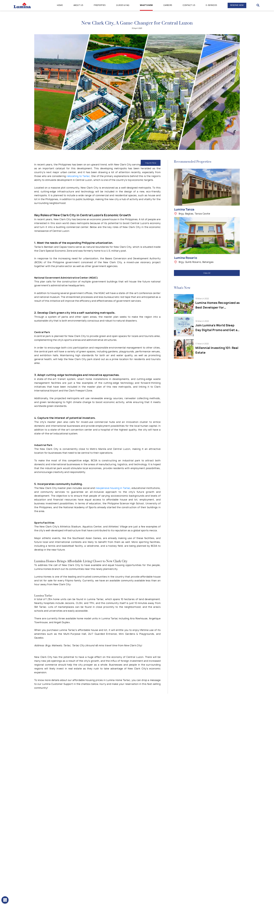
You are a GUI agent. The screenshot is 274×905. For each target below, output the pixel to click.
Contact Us (189, 5)
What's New (146, 5)
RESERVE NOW (237, 5)
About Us (78, 5)
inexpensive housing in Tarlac (112, 488)
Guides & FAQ (122, 5)
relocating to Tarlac (78, 176)
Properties (99, 5)
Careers (167, 5)
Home (60, 5)
